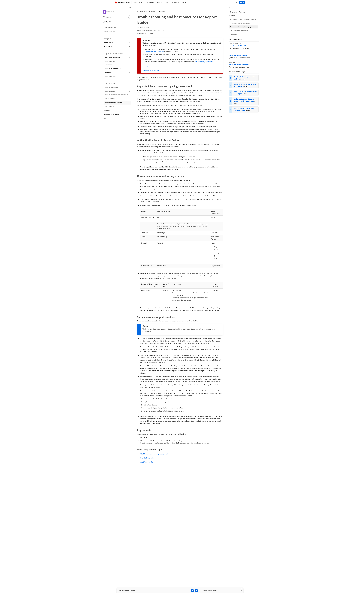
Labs (105, 118)
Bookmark (234, 12)
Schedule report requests (111, 80)
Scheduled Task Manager (111, 87)
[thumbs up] (192, 590)
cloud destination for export (150, 70)
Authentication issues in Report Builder (240, 23)
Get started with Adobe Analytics (113, 35)
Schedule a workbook (110, 84)
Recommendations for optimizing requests (242, 27)
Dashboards (157, 30)
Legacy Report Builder (110, 50)
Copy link (242, 12)
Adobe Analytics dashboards (111, 114)
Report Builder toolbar (110, 61)
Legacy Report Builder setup (112, 57)
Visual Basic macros (110, 99)
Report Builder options (110, 76)
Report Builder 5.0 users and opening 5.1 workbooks (243, 19)
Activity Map (107, 111)
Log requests (233, 34)
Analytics (152, 11)
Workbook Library (110, 91)
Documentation (142, 11)
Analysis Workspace (147, 30)
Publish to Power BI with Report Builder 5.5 (116, 95)
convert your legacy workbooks (154, 51)
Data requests (108, 65)
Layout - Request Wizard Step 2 (113, 68)
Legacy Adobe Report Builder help (114, 54)
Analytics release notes (109, 31)
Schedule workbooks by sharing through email (154, 454)
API (163, 30)
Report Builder (146, 67)
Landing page (107, 39)
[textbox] (116, 17)
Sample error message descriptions (239, 30)
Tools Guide (161, 11)
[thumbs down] (196, 590)
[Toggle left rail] (130, 7)
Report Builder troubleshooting (113, 102)
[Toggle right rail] (230, 7)
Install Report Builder (146, 462)
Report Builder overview (147, 458)
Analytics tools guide (110, 27)
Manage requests (109, 72)
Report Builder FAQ (110, 107)
